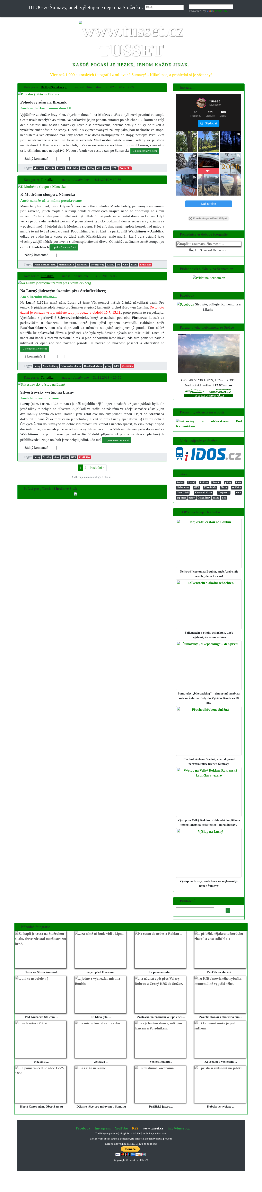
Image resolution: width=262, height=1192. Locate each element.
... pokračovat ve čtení (145, 150)
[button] (56, 87)
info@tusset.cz (179, 1128)
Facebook (83, 1128)
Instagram (103, 1128)
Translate (221, 11)
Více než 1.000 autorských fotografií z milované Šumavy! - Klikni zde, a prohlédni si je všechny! (131, 74)
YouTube (121, 1128)
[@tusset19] (201, 103)
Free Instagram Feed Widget (210, 218)
